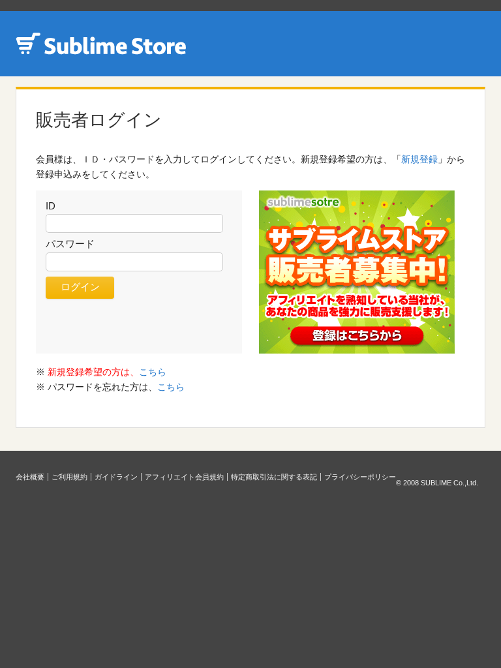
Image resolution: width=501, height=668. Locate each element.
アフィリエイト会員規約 (184, 477)
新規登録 (419, 159)
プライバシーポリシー (360, 477)
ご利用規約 (69, 477)
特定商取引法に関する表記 (274, 477)
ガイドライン (116, 477)
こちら (152, 372)
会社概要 (30, 477)
